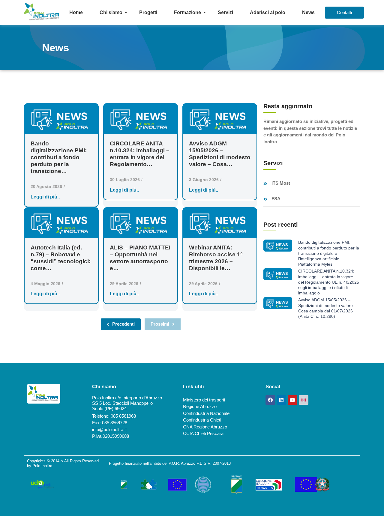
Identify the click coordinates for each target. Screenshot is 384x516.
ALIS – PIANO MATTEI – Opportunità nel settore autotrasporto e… (140, 257)
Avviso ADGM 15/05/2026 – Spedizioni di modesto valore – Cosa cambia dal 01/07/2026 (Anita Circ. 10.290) (327, 308)
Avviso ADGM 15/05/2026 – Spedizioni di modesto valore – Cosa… (219, 153)
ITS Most (281, 183)
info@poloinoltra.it (109, 429)
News (308, 12)
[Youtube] (292, 400)
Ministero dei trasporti (204, 399)
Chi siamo (111, 12)
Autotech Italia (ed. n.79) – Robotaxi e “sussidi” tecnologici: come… (61, 257)
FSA (276, 199)
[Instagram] (303, 400)
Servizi (225, 12)
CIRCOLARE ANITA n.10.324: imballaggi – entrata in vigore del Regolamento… (140, 153)
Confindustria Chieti (202, 419)
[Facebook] (270, 400)
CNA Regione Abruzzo (205, 426)
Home (76, 12)
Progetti (148, 12)
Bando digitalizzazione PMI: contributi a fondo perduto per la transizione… (59, 157)
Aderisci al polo (267, 12)
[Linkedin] (281, 400)
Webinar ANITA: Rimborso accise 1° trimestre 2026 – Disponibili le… (216, 257)
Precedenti (123, 324)
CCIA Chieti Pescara (203, 433)
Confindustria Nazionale (206, 413)
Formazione (187, 12)
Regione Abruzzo (200, 406)
